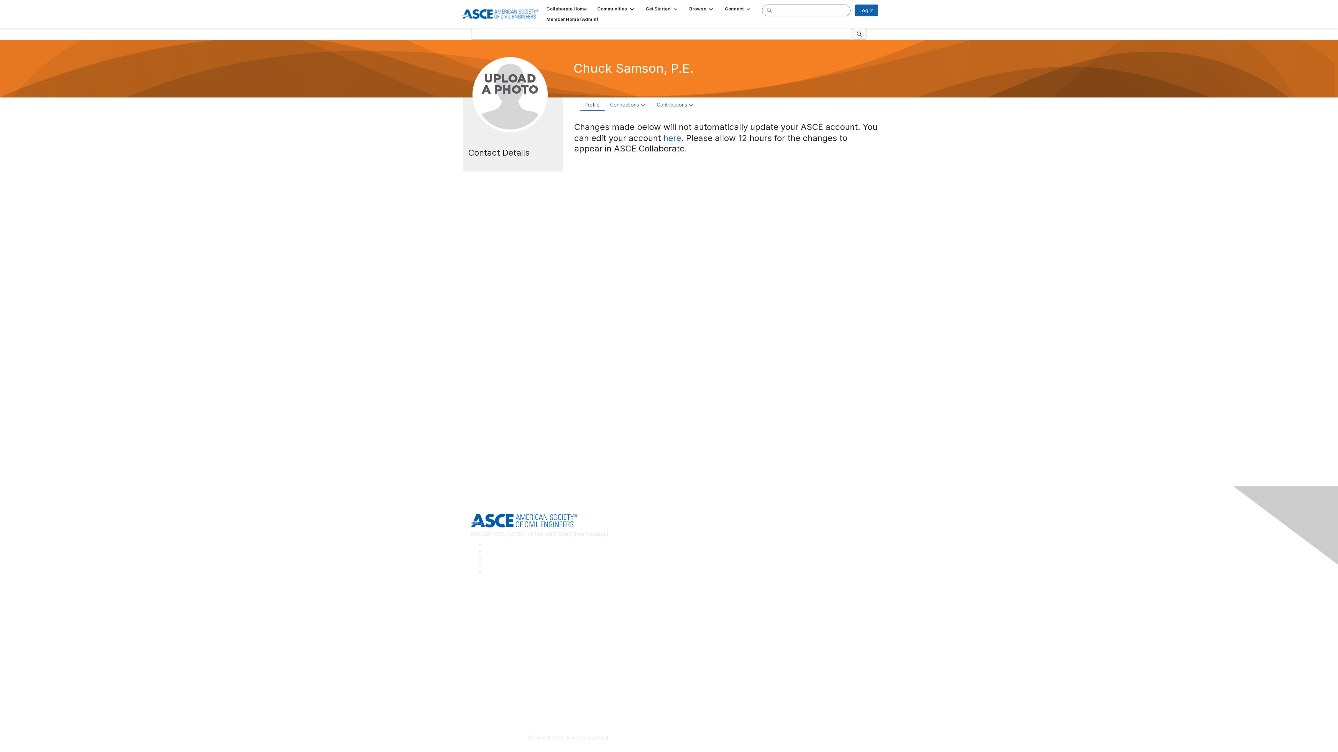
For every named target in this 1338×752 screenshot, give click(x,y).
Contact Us (483, 668)
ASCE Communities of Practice (505, 619)
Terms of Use (486, 705)
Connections (624, 105)
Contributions (672, 105)
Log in (867, 10)
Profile (592, 105)
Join (475, 647)
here (672, 138)
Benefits (480, 657)
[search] (769, 10)
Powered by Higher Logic (769, 738)
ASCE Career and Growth (500, 609)
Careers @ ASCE (490, 599)
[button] (616, 8)
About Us (481, 695)
